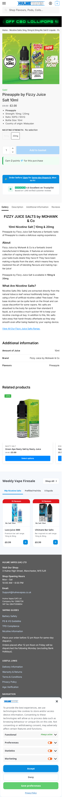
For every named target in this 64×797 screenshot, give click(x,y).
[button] (56, 701)
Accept (31, 768)
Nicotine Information (12, 631)
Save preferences (31, 785)
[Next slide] (54, 59)
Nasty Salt (10, 446)
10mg (6, 136)
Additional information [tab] (37, 207)
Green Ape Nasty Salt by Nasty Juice (23, 449)
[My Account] (50, 3)
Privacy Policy (31, 793)
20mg (15, 136)
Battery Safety (9, 616)
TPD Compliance (10, 626)
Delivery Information (12, 666)
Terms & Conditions (12, 677)
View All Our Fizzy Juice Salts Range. (21, 328)
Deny (31, 777)
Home (5, 30)
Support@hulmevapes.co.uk (16, 592)
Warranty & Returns (12, 672)
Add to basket (38, 150)
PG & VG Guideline (11, 621)
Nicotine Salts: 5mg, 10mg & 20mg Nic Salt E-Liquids (32, 30)
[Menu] (7, 3)
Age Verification (10, 687)
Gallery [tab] (5, 207)
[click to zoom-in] (30, 58)
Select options (27, 458)
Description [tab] (17, 207)
